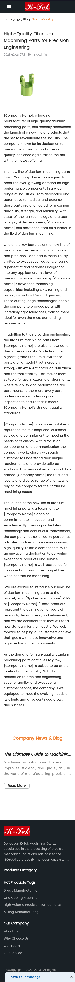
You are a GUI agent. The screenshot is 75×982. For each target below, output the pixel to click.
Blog (26, 19)
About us (11, 931)
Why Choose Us (16, 938)
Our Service (13, 953)
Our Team (12, 945)
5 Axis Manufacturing (21, 890)
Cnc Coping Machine (21, 897)
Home (15, 19)
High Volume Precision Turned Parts (32, 904)
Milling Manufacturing (21, 912)
